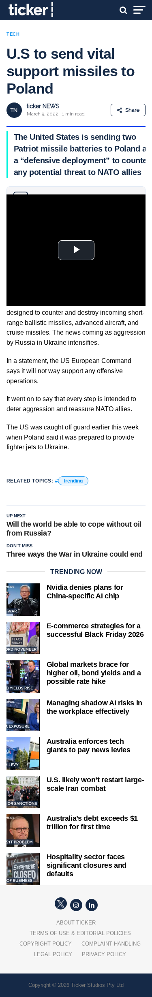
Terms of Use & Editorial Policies (80, 933)
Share (132, 110)
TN (14, 110)
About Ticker (76, 923)
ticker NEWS (43, 106)
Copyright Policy (45, 944)
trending (73, 481)
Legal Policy (53, 954)
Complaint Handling (111, 944)
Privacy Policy (104, 954)
